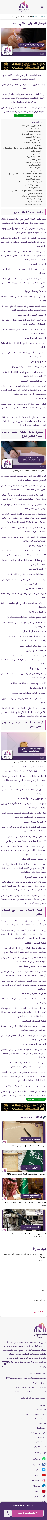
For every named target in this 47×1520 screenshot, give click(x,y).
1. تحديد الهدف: (36, 128)
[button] (42, 7)
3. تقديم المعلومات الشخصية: (32, 134)
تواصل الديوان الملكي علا (21, 921)
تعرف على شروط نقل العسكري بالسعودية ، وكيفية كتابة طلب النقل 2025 (25, 1235)
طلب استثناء (41, 1442)
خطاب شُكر (42, 1423)
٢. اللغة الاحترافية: (36, 154)
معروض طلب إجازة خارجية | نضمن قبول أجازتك (28, 1146)
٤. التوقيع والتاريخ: (36, 159)
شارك (7, 1514)
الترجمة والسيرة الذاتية (38, 1433)
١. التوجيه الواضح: (36, 151)
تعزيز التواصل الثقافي (35, 193)
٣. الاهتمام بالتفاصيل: (34, 156)
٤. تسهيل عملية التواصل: (33, 184)
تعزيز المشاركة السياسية (34, 201)
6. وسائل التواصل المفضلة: (33, 142)
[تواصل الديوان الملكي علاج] (23, 69)
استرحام (43, 1405)
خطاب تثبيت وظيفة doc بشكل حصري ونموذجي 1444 (26, 1378)
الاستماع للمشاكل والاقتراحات (32, 196)
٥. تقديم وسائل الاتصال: (34, 162)
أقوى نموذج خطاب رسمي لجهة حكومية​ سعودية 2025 (26, 1174)
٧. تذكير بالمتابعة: (36, 167)
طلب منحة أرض (40, 1446)
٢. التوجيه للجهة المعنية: (33, 179)
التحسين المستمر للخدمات (33, 204)
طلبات (35, 16)
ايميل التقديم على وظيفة (37, 1373)
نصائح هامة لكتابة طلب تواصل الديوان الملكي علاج (22, 148)
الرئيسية (43, 16)
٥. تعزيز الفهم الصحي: (34, 187)
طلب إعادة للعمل (39, 1437)
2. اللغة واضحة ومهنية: (34, 131)
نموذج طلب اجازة (39, 1383)
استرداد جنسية (40, 1419)
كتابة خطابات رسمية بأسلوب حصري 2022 (30, 1392)
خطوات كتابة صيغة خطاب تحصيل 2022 (31, 1387)
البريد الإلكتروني (39, 1300)
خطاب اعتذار (41, 1428)
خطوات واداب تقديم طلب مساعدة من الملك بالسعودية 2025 (25, 1204)
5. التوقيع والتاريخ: (36, 139)
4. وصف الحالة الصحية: (34, 137)
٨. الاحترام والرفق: (36, 170)
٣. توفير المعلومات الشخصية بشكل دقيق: (27, 182)
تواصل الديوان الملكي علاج (32, 125)
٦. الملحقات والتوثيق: (35, 165)
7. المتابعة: (38, 145)
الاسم (43, 1290)
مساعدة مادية (40, 1409)
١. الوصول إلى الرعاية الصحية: (32, 176)
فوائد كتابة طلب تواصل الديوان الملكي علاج (25, 173)
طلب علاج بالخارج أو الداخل (36, 1414)
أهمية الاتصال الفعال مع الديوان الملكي (27, 190)
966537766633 (25, 115)
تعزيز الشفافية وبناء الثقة (34, 199)
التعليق (42, 1261)
